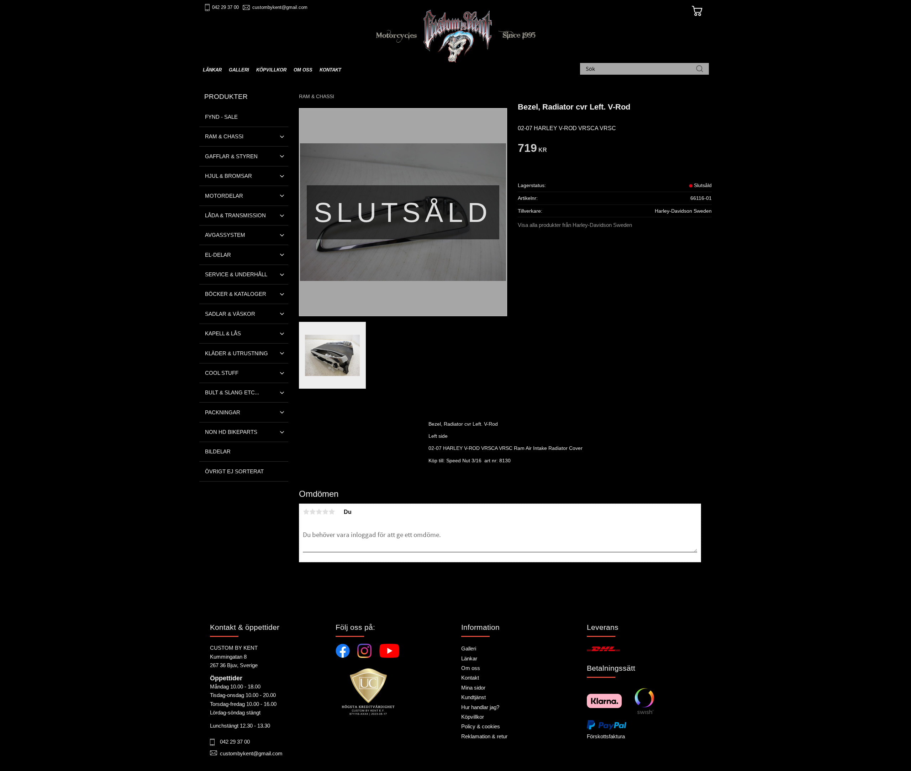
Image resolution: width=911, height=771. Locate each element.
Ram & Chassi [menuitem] (224, 136)
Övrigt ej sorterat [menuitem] (234, 471)
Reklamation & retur (484, 736)
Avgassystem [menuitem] (225, 235)
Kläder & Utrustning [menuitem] (236, 353)
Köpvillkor (472, 717)
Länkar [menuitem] (212, 70)
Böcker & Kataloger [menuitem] (235, 294)
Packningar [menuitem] (222, 412)
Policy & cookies (480, 726)
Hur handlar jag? (480, 707)
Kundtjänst (473, 697)
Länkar (469, 658)
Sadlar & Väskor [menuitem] (230, 314)
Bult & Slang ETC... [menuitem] (232, 392)
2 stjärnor (312, 512)
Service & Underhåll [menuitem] (236, 274)
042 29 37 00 (225, 7)
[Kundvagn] (697, 11)
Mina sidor (473, 688)
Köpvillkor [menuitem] (271, 70)
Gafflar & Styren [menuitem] (231, 156)
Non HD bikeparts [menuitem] (231, 432)
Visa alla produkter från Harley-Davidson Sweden (575, 225)
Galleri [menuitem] (239, 70)
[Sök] (699, 69)
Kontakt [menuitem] (330, 70)
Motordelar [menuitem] (224, 196)
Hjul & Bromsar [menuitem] (228, 176)
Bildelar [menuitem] (218, 451)
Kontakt (470, 678)
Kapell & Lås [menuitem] (223, 333)
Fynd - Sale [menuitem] (221, 117)
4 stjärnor (325, 512)
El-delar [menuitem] (218, 255)
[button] (282, 136)
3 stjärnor (319, 512)
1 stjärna (306, 512)
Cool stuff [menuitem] (221, 373)
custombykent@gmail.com (279, 7)
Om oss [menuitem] (303, 70)
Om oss (470, 668)
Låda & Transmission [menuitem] (235, 215)
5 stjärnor (331, 512)
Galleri (468, 648)
